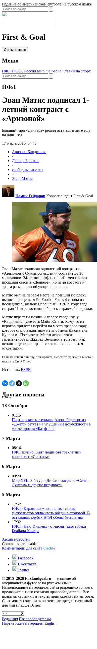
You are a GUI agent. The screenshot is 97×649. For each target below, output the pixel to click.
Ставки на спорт (76, 71)
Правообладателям (35, 619)
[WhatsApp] (26, 383)
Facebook (25, 558)
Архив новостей (16, 539)
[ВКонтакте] (5, 383)
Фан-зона (53, 71)
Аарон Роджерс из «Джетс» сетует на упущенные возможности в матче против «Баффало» (51, 424)
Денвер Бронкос (25, 161)
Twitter (23, 570)
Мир (41, 71)
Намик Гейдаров (30, 196)
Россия (30, 71)
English (50, 623)
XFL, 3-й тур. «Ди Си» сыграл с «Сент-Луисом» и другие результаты (50, 482)
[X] (19, 383)
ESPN (26, 369)
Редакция (10, 619)
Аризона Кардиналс (29, 152)
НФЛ (6, 71)
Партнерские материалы (32, 420)
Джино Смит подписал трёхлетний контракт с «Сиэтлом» (47, 454)
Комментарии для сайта (28, 548)
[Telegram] (12, 383)
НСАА (17, 71)
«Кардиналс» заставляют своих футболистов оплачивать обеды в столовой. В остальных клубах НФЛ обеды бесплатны (51, 512)
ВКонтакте (26, 564)
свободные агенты (27, 169)
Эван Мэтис (22, 178)
